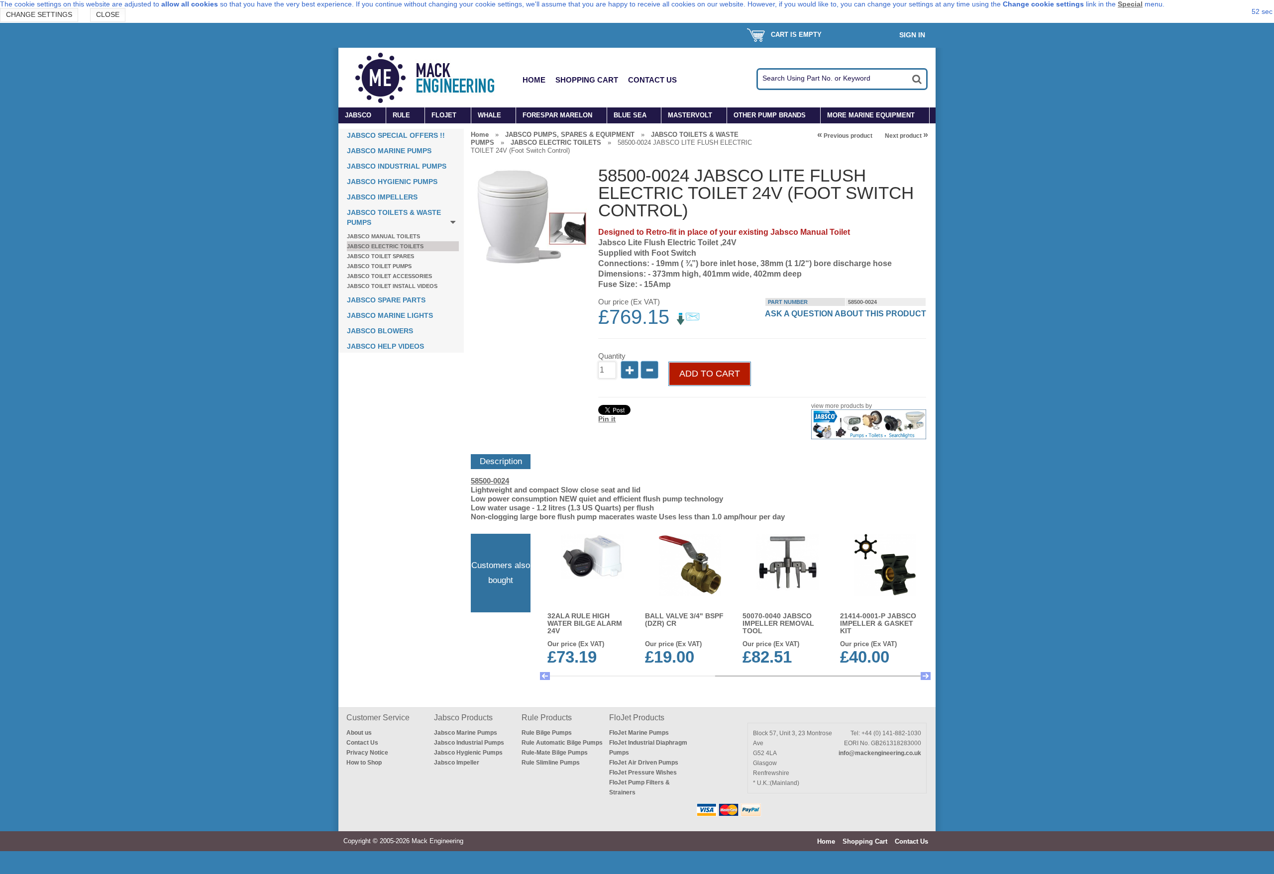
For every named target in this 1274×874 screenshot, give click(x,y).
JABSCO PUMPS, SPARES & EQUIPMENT (570, 134)
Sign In (912, 35)
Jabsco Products (463, 717)
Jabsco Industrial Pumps (469, 742)
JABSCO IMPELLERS (382, 197)
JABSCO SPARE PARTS (386, 300)
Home (534, 80)
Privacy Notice (367, 752)
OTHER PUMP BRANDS (770, 115)
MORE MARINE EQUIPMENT (871, 115)
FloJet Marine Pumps (639, 732)
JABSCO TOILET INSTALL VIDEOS (392, 286)
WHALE (489, 115)
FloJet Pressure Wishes (643, 772)
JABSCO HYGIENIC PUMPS (392, 182)
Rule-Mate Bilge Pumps (555, 752)
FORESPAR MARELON (557, 115)
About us (359, 732)
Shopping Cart (586, 80)
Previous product (844, 135)
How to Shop (364, 762)
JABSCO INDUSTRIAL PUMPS (396, 166)
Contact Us (652, 80)
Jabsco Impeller (456, 762)
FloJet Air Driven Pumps (643, 762)
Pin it (607, 419)
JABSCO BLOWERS (380, 331)
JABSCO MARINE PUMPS (389, 151)
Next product (906, 135)
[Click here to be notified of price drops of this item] (688, 323)
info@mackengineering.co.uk (880, 753)
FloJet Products (636, 717)
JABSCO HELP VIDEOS (385, 346)
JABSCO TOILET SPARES (380, 256)
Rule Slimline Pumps (551, 762)
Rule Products (547, 717)
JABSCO (358, 115)
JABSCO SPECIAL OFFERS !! (396, 135)
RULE (401, 115)
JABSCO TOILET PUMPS (379, 266)
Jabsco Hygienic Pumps (468, 752)
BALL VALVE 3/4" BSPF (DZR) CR (684, 619)
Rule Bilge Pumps (547, 732)
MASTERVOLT (690, 115)
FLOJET (443, 115)
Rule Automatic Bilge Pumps (562, 742)
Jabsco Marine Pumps (465, 732)
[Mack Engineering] (432, 77)
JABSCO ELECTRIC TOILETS (385, 246)
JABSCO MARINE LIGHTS (390, 315)
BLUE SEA (630, 115)
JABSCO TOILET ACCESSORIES (389, 276)
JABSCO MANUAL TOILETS (383, 236)
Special (1130, 4)
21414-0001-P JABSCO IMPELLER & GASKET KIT (878, 623)
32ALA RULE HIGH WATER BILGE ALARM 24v (584, 623)
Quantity (612, 356)
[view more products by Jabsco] (868, 437)
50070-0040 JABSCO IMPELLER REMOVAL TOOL (778, 623)
